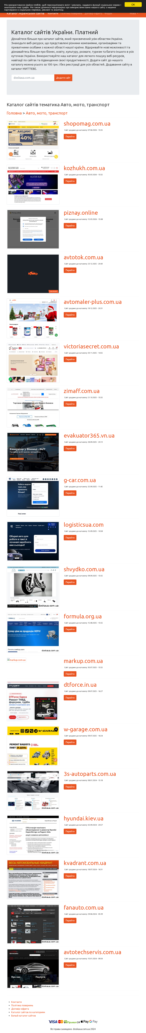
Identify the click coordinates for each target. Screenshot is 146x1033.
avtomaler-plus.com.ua (93, 302)
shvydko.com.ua (84, 569)
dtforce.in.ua (80, 684)
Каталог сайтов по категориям (28, 1012)
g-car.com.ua (80, 480)
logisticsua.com (84, 524)
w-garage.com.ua (86, 729)
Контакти (53, 13)
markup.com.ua (83, 661)
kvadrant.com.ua (85, 863)
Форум (108, 13)
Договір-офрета (93, 13)
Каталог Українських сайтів (25, 13)
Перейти (70, 136)
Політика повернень (71, 13)
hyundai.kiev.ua (84, 818)
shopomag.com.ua (87, 123)
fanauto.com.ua (84, 907)
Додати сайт (63, 77)
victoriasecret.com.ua (91, 346)
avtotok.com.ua (83, 257)
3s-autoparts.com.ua (90, 774)
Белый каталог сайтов (23, 1015)
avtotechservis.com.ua (92, 952)
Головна (14, 113)
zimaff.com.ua (82, 391)
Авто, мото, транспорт (47, 113)
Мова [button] (133, 13)
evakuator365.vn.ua (89, 435)
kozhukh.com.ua (84, 168)
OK (133, 4)
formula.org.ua (83, 616)
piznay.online (81, 212)
